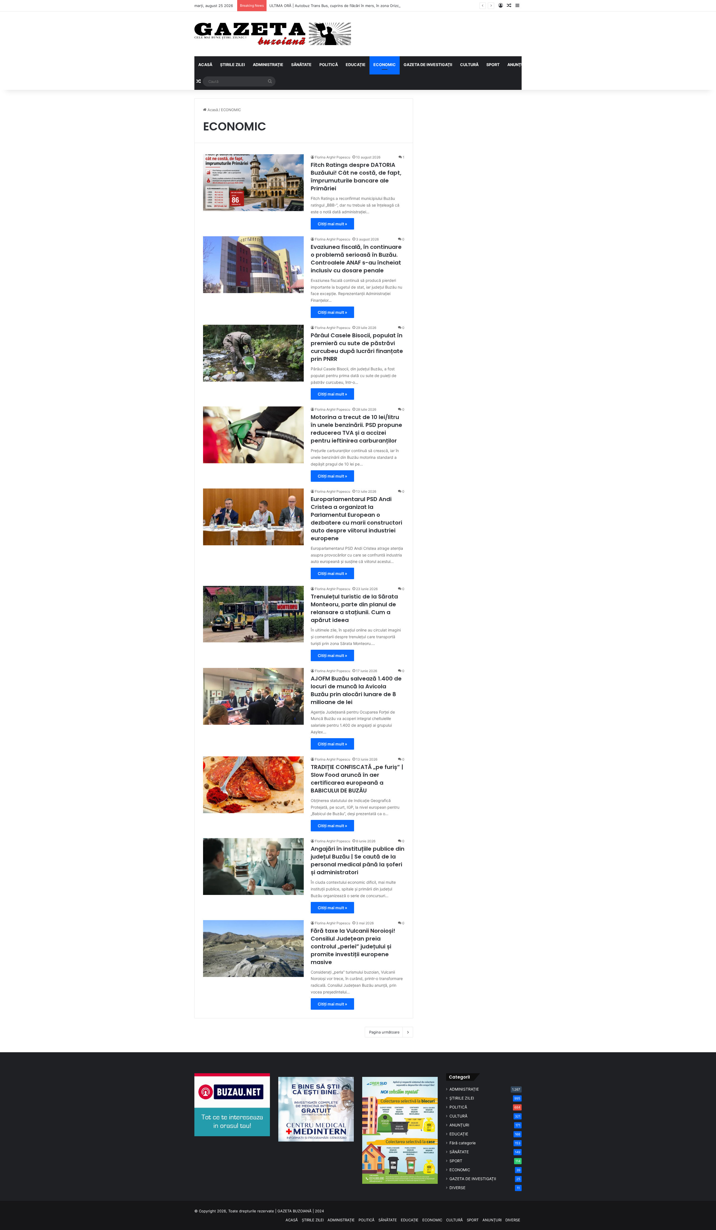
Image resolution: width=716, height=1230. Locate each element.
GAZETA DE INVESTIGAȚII (428, 64)
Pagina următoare (384, 1032)
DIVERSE (457, 1187)
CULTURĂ (469, 64)
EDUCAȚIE (356, 64)
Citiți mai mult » (332, 223)
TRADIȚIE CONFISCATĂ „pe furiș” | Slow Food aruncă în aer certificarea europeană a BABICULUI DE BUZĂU (357, 778)
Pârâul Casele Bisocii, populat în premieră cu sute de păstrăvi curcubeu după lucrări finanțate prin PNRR (357, 347)
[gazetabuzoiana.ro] (272, 34)
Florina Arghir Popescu (332, 157)
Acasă (212, 109)
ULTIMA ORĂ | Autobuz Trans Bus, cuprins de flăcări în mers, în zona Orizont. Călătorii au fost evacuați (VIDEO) (366, 5)
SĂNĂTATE (301, 64)
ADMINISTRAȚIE (268, 64)
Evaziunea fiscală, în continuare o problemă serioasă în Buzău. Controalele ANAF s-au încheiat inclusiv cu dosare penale (356, 258)
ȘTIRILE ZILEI (232, 64)
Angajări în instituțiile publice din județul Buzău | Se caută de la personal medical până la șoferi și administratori (357, 860)
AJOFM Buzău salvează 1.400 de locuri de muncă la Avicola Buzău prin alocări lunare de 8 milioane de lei (356, 690)
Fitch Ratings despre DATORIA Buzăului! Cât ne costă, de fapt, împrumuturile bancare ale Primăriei (356, 176)
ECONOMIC (384, 64)
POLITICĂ (328, 64)
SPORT (493, 64)
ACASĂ (205, 64)
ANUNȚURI (517, 64)
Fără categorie (462, 1143)
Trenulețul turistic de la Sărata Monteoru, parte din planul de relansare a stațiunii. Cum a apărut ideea (354, 608)
